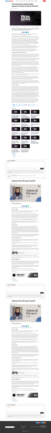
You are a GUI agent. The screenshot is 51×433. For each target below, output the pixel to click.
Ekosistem (14, 154)
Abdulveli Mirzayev (15, 280)
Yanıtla (12, 176)
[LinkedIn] (26, 32)
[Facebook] (22, 32)
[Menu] (45, 1)
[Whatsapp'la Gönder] (28, 32)
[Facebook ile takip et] (36, 422)
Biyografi (15, 183)
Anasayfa (7, 422)
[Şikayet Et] (42, 176)
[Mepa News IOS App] (23, 427)
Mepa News (11, 8)
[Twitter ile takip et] (38, 422)
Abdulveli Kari (14, 279)
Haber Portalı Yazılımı (26, 431)
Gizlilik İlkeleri (15, 422)
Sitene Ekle (19, 422)
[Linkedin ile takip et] (41, 422)
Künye (10, 422)
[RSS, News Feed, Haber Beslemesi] (45, 422)
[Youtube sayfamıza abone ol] (39, 422)
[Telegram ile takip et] (43, 422)
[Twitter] (24, 32)
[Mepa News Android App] (23, 426)
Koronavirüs (16, 8)
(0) (14, 176)
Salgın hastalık (14, 153)
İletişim (12, 422)
